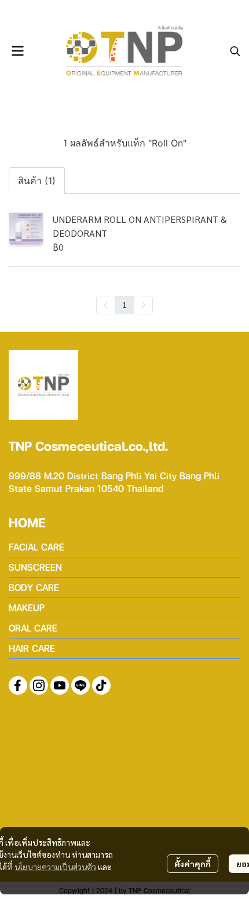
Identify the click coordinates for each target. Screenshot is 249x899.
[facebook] (18, 685)
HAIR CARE (32, 648)
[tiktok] (101, 685)
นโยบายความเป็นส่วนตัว (55, 866)
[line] (80, 685)
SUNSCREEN (35, 567)
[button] (235, 51)
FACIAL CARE (36, 546)
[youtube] (59, 685)
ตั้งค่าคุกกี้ (192, 863)
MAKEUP (27, 607)
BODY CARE (34, 587)
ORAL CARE (33, 627)
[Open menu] (17, 51)
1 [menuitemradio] (124, 304)
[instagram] (39, 685)
